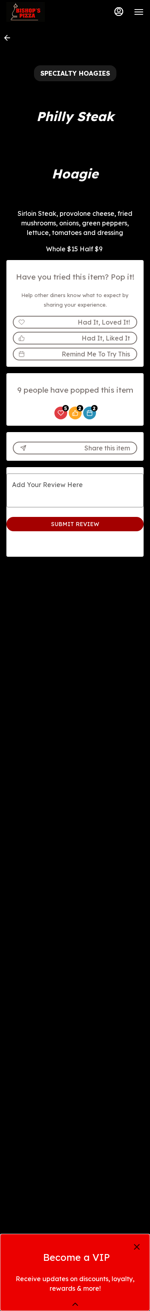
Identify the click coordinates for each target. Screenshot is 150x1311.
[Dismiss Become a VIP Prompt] (136, 1246)
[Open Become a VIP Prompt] (75, 1304)
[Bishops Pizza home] (42, 12)
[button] (9, 37)
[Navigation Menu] (139, 12)
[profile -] (119, 11)
